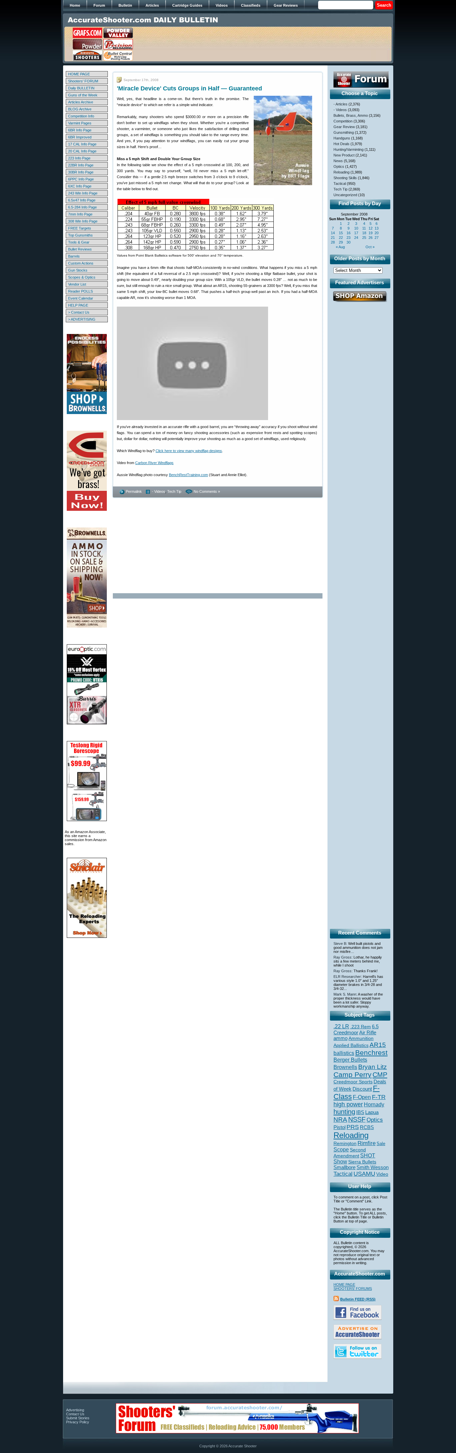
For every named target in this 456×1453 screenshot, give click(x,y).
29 (341, 242)
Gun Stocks (77, 270)
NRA (340, 1119)
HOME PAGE (79, 74)
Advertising (75, 1410)
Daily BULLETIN (81, 88)
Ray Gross (342, 957)
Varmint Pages (79, 123)
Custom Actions (80, 263)
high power (348, 1104)
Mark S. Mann (344, 994)
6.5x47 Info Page (81, 200)
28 (333, 242)
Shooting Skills (345, 178)
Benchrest (371, 1052)
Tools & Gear (78, 242)
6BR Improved (79, 137)
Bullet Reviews (80, 249)
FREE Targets (79, 228)
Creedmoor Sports (353, 1081)
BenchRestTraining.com (188, 475)
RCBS (367, 1127)
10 (356, 228)
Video (382, 1174)
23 (349, 238)
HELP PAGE (78, 305)
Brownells (345, 1067)
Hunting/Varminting (348, 149)
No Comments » (207, 491)
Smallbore (344, 1167)
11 (364, 228)
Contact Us (75, 1414)
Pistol (339, 1127)
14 (333, 233)
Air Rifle (367, 1032)
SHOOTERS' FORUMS (352, 1289)
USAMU (364, 1173)
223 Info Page (79, 158)
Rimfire (367, 1143)
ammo (340, 1038)
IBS (360, 1112)
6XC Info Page (79, 186)
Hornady (374, 1104)
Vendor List (77, 284)
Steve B (339, 944)
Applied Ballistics (351, 1045)
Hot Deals (341, 144)
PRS (353, 1126)
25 (364, 238)
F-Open (362, 1097)
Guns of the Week (82, 95)
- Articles (340, 104)
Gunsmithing (343, 132)
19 (371, 233)
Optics (338, 166)
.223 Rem (360, 1026)
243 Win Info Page (82, 193)
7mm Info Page (80, 214)
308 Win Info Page (82, 221)
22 (341, 238)
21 (333, 238)
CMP (380, 1074)
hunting (344, 1111)
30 (349, 242)
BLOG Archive (79, 109)
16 (349, 233)
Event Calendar (80, 298)
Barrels (74, 256)
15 (341, 233)
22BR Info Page (80, 165)
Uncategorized (345, 195)
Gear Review (344, 127)
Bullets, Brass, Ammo (350, 115)
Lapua (372, 1112)
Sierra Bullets (362, 1161)
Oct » (370, 247)
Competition (343, 121)
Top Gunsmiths (80, 235)
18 (364, 233)
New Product (344, 155)
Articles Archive (80, 102)
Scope (341, 1149)
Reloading (341, 172)
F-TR (379, 1097)
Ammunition (361, 1038)
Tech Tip (174, 491)
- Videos (158, 491)
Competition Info (81, 116)
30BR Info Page (80, 172)
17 (356, 233)
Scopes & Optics (81, 277)
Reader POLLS (80, 291)
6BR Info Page (79, 130)
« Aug (340, 247)
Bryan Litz (372, 1066)
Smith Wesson (373, 1167)
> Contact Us (78, 312)
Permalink (134, 491)
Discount (362, 1089)
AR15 (378, 1044)
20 (377, 233)
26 (371, 238)
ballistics (343, 1053)
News (338, 161)
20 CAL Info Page (82, 151)
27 (377, 238)
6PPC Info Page (81, 179)
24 (356, 238)
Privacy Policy (77, 1422)
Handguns (341, 138)
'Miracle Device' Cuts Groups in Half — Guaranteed (189, 88)
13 (377, 228)
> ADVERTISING (81, 319)
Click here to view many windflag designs (189, 451)
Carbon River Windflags (154, 463)
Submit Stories (77, 1418)
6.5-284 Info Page (82, 207)
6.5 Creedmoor (356, 1029)
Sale (381, 1143)
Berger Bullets (350, 1060)
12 (371, 228)
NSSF (357, 1119)
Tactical (339, 183)
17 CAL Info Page (82, 144)
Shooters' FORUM (83, 81)
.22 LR (341, 1026)
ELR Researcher (347, 977)
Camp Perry (352, 1075)
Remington (345, 1143)
